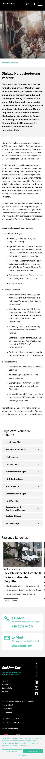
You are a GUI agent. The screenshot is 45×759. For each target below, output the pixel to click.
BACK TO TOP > (37, 670)
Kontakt (5, 681)
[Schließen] (42, 738)
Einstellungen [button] (22, 756)
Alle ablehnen (12, 751)
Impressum (6, 684)
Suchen (5, 691)
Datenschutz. (22, 746)
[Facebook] (36, 693)
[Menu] (40, 4)
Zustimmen (33, 751)
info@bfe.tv (13, 728)
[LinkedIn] (36, 682)
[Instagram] (36, 688)
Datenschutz (7, 688)
